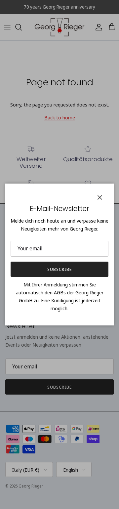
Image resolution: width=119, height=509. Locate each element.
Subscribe (59, 269)
